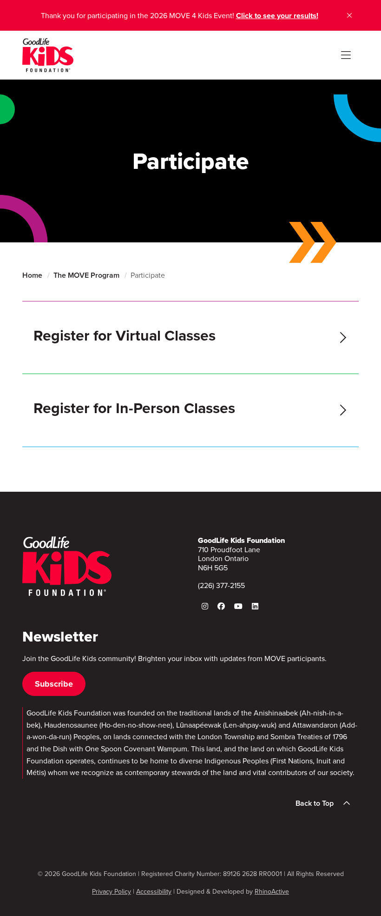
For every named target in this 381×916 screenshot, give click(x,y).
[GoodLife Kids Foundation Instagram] (205, 606)
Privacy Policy (111, 891)
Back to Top (315, 803)
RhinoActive (272, 891)
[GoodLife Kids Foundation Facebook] (221, 606)
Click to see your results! (277, 15)
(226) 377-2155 (221, 585)
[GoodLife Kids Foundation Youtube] (238, 606)
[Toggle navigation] (346, 55)
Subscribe (54, 684)
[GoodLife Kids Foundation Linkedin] (255, 606)
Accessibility (153, 891)
